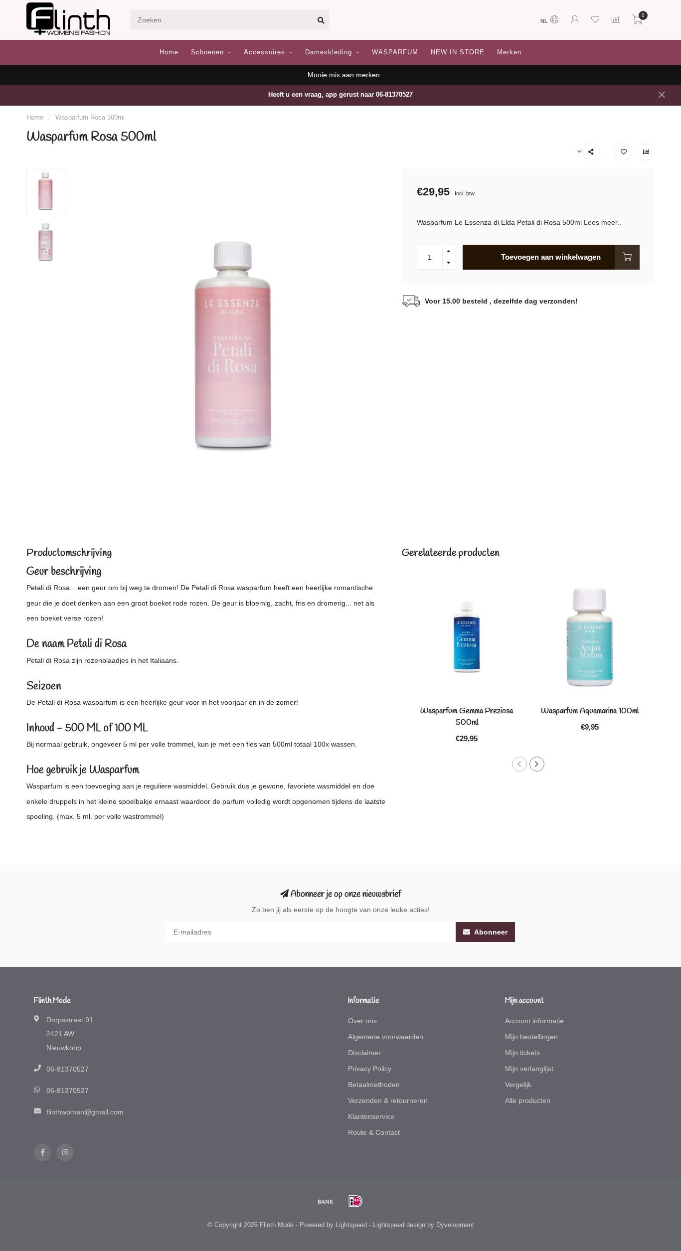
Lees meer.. (602, 222)
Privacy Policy (369, 1069)
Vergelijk (518, 1085)
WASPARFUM (395, 52)
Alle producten (527, 1100)
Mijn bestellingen (531, 1037)
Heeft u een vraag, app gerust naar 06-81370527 (340, 94)
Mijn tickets (522, 1053)
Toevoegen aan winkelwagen (551, 257)
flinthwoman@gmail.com (85, 1112)
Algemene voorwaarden (385, 1037)
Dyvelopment (455, 1225)
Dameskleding (328, 52)
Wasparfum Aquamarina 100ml (590, 711)
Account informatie (534, 1021)
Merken (509, 52)
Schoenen (207, 52)
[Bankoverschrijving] (325, 1201)
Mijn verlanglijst (529, 1069)
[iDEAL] (355, 1201)
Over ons (362, 1021)
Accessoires (264, 52)
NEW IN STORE (458, 52)
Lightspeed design (399, 1225)
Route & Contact (374, 1132)
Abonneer (490, 932)
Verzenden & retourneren (388, 1100)
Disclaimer (364, 1053)
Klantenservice (371, 1116)
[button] (519, 764)
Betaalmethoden (374, 1085)
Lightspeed (351, 1225)
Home (169, 52)
